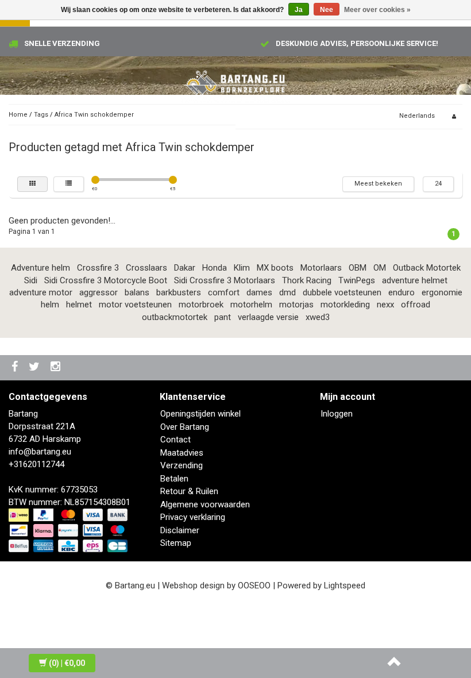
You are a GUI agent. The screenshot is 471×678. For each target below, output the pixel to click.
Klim (242, 268)
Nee (326, 10)
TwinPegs (356, 280)
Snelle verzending (62, 43)
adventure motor (40, 292)
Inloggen (337, 414)
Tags (41, 114)
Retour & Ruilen (189, 491)
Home (18, 114)
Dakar (184, 268)
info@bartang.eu (40, 451)
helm (50, 304)
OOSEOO (254, 585)
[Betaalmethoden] (69, 531)
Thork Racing (306, 280)
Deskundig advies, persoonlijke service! (357, 43)
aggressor (98, 292)
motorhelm (251, 304)
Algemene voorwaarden (205, 504)
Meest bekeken (378, 183)
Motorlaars (321, 268)
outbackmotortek (174, 317)
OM (379, 268)
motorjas (296, 304)
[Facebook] (16, 367)
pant (222, 317)
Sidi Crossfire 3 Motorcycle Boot (105, 280)
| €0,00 (67, 663)
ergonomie (442, 292)
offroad (415, 304)
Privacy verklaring (192, 517)
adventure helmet (414, 280)
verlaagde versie (268, 317)
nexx (385, 304)
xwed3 (318, 317)
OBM (357, 268)
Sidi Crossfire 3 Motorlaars (224, 280)
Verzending (181, 465)
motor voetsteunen (135, 304)
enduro (401, 292)
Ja (299, 10)
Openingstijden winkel (200, 414)
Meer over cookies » (377, 10)
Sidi (30, 280)
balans (137, 292)
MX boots (275, 268)
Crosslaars (146, 268)
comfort (224, 292)
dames (259, 292)
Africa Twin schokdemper (94, 114)
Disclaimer (179, 530)
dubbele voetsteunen (342, 292)
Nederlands (417, 116)
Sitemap (175, 543)
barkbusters (178, 292)
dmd (287, 292)
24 (438, 183)
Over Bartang (184, 427)
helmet (79, 304)
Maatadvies (181, 453)
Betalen (174, 478)
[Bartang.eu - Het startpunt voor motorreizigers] (235, 83)
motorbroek (201, 304)
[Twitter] (36, 367)
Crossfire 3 (98, 268)
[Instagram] (57, 367)
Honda (214, 268)
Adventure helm (40, 268)
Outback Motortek (427, 268)
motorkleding (345, 304)
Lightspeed (344, 585)
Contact (175, 439)
